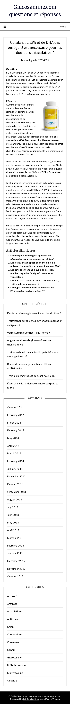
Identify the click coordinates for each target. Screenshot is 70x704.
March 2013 (14, 537)
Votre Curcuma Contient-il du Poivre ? (28, 332)
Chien (10, 626)
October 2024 (15, 407)
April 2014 (13, 445)
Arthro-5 (12, 595)
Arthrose (12, 603)
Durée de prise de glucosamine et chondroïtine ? (34, 313)
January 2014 (15, 468)
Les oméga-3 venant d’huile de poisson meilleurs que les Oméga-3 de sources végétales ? (32, 273)
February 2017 (15, 414)
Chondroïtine (14, 634)
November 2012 (16, 568)
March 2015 (14, 422)
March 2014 (14, 453)
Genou (11, 649)
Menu (63, 26)
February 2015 (15, 430)
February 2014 (15, 461)
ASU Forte (13, 619)
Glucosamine (14, 657)
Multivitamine (15, 672)
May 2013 (13, 522)
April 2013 (13, 530)
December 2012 (16, 560)
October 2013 (15, 484)
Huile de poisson (16, 665)
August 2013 (14, 499)
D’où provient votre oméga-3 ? (27, 291)
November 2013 (16, 476)
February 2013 (15, 545)
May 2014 (13, 437)
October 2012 (15, 576)
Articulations (14, 611)
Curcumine (13, 642)
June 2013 (13, 514)
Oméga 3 (12, 680)
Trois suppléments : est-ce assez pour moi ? (31, 375)
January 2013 (15, 553)
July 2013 (12, 507)
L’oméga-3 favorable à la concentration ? (33, 287)
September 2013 (16, 491)
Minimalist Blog (31, 699)
